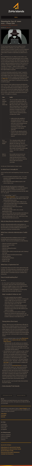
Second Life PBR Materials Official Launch (22, 395)
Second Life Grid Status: (6, 444)
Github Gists (5, 78)
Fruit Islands (3, 415)
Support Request (23, 408)
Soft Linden (6, 362)
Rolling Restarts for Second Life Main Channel (11, 448)
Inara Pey (8, 27)
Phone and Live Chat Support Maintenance (10, 452)
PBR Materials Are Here (7, 395)
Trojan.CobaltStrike (10, 196)
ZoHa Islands (14, 25)
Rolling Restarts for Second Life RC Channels (10, 447)
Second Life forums (16, 365)
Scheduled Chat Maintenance (7, 453)
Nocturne (3, 416)
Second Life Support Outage (7, 450)
